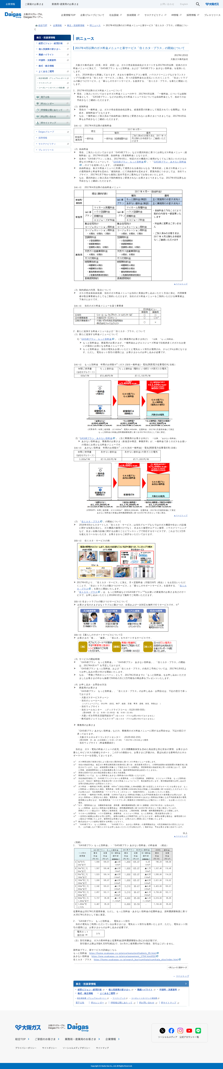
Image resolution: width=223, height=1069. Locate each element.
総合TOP (42, 25)
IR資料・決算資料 (168, 989)
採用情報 (43, 138)
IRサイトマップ (168, 1002)
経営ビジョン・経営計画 (90, 989)
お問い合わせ (167, 4)
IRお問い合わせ (146, 1002)
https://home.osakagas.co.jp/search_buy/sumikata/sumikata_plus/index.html (136, 959)
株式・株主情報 (85, 993)
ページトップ (182, 976)
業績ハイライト (144, 989)
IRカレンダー (97, 1002)
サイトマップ (102, 1047)
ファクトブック (118, 998)
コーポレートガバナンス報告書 (144, 998)
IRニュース (95, 25)
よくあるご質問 (107, 993)
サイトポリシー (49, 1047)
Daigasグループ (46, 132)
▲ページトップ (181, 284)
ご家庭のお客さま (34, 4)
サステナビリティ (47, 144)
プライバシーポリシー (25, 1047)
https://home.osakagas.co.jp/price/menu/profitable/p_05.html (122, 953)
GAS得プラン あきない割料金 (170, 162)
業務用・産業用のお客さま (65, 4)
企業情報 (10, 4)
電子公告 (80, 1002)
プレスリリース (46, 150)
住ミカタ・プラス (90, 521)
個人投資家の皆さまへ (119, 989)
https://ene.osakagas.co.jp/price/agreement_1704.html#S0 (124, 956)
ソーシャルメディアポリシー (76, 1047)
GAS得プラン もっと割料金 (128, 162)
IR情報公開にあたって (122, 1002)
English (184, 4)
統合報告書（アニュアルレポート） (92, 998)
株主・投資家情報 (76, 25)
